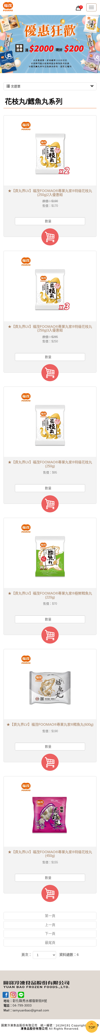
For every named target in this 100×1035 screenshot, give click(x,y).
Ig (13, 995)
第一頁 (50, 916)
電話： (8, 1005)
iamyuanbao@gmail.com (31, 1010)
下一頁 (50, 934)
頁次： (26, 955)
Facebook (5, 995)
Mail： (8, 1010)
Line (21, 995)
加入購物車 (50, 236)
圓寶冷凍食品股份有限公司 (8, 7)
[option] (50, 44)
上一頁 (50, 925)
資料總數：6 (69, 955)
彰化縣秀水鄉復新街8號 (30, 1001)
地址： (8, 1001)
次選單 (15, 86)
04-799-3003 (22, 1005)
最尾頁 (50, 943)
